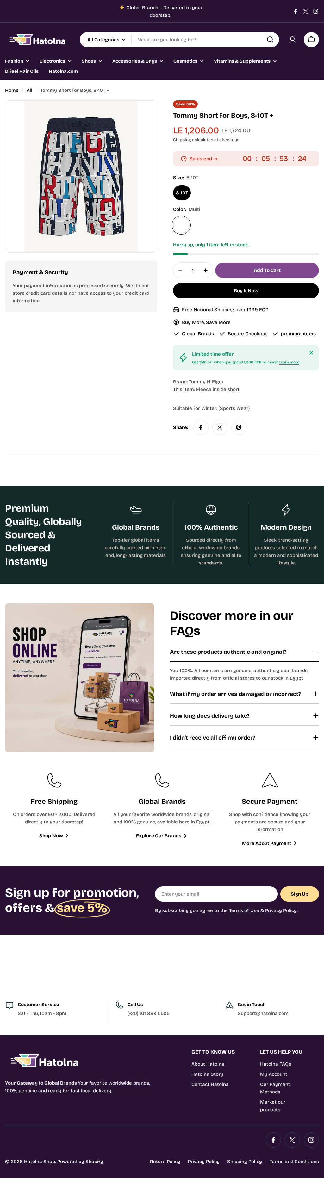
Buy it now (246, 290)
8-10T (182, 193)
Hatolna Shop (39, 1161)
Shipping (182, 139)
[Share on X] (219, 427)
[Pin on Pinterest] (238, 427)
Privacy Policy (204, 1161)
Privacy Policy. (281, 910)
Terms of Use (244, 910)
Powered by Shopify (80, 1161)
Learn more (289, 362)
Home (12, 90)
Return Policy (165, 1161)
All (29, 90)
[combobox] (179, 39)
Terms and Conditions (294, 1161)
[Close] (311, 353)
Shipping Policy (244, 1161)
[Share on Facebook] (201, 427)
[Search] (270, 39)
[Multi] (181, 225)
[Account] (292, 39)
